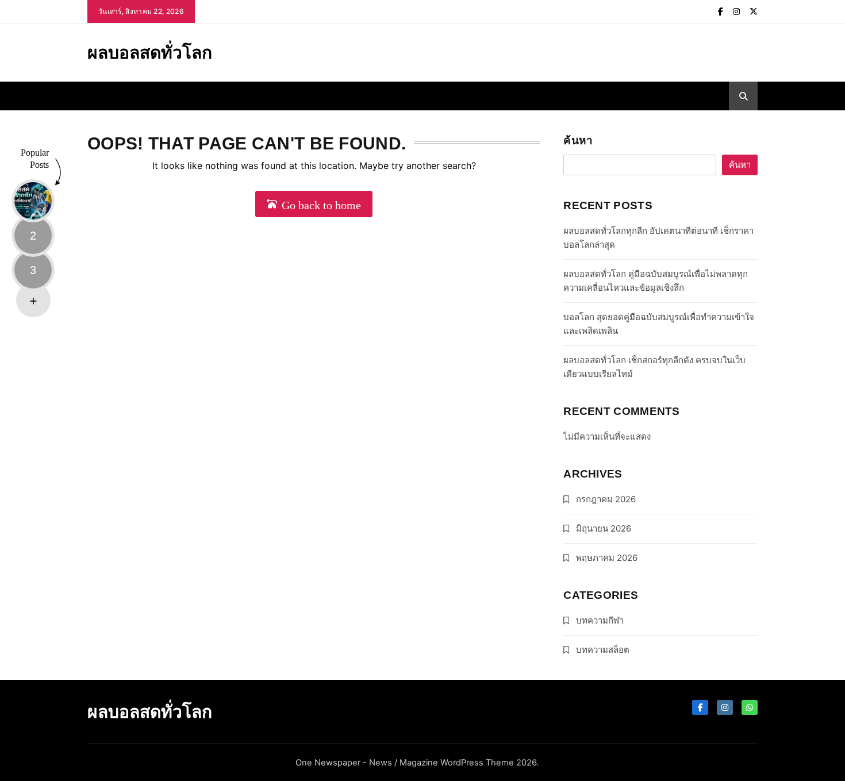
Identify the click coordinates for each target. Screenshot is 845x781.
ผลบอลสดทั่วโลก (149, 52)
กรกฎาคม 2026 (606, 499)
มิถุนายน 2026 (603, 528)
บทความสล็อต (602, 649)
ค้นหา (578, 140)
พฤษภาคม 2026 (606, 557)
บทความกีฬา (600, 620)
